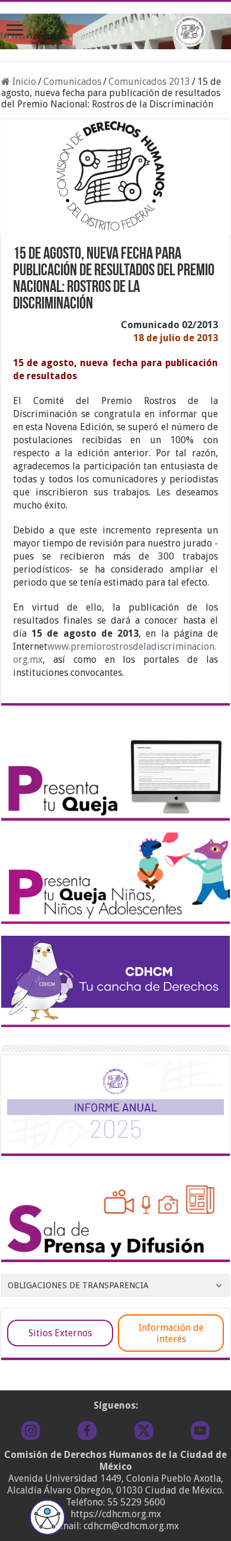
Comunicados (72, 81)
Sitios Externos (60, 1333)
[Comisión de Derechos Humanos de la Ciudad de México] (115, 29)
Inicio (23, 81)
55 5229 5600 (136, 1502)
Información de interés (171, 1333)
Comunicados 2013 (149, 81)
